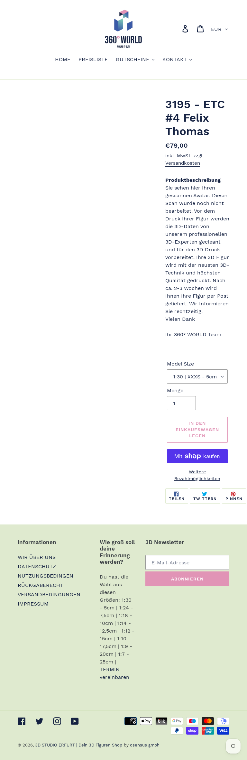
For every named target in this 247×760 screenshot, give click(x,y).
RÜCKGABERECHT (40, 585)
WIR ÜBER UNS (37, 557)
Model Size (180, 364)
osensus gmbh (145, 745)
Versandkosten (182, 163)
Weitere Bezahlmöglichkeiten (197, 475)
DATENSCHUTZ (37, 566)
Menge (175, 390)
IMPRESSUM (33, 604)
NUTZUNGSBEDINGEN (45, 576)
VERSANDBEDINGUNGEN (49, 594)
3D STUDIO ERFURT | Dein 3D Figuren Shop (78, 745)
